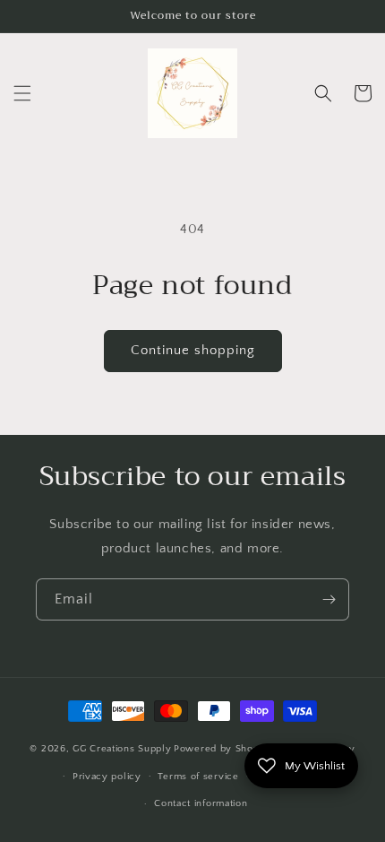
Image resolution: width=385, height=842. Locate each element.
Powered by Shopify (222, 748)
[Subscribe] (328, 599)
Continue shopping (193, 350)
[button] (22, 93)
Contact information (200, 803)
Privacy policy (107, 776)
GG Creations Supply (122, 748)
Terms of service (198, 776)
